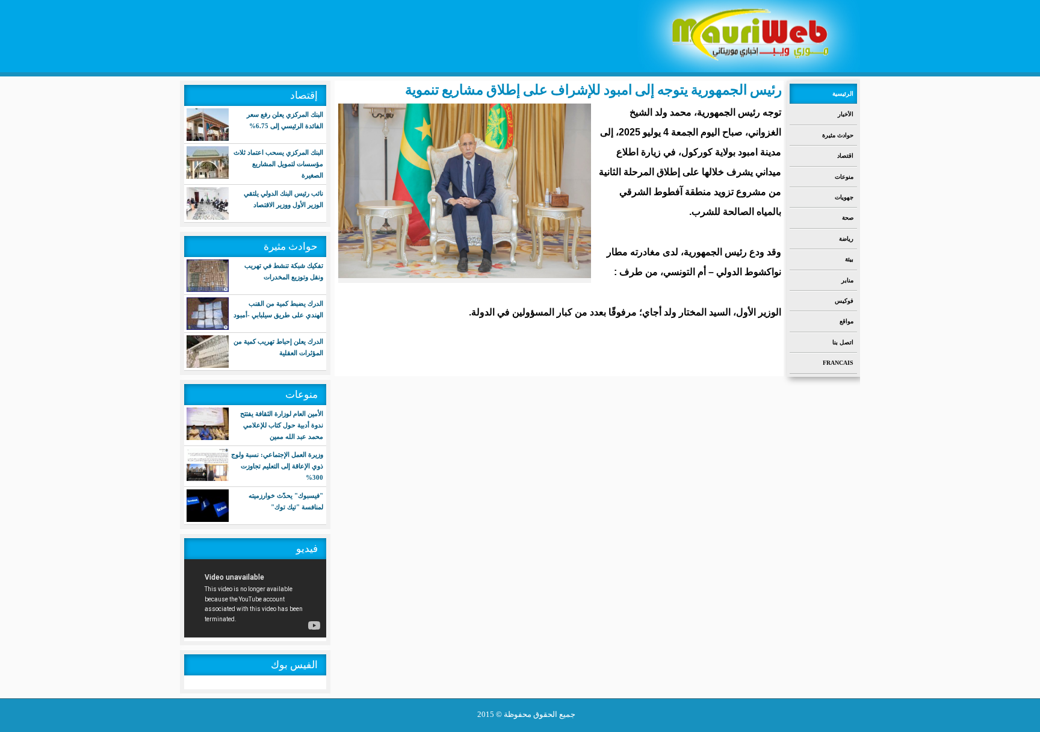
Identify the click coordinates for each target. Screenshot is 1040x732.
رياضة (846, 238)
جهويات (844, 197)
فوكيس (844, 300)
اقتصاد (845, 155)
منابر (847, 280)
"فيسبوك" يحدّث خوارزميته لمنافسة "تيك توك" (286, 501)
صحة (847, 217)
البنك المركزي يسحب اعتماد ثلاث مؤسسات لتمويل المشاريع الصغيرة (278, 164)
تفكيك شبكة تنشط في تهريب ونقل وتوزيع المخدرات (283, 271)
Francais (838, 362)
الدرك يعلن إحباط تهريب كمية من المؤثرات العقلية (278, 347)
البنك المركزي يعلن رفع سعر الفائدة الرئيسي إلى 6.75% (285, 120)
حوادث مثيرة (837, 135)
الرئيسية (842, 93)
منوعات (844, 176)
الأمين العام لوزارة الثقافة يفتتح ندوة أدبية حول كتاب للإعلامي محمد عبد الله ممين (281, 425)
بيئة (849, 259)
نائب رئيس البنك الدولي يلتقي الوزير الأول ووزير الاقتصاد (283, 199)
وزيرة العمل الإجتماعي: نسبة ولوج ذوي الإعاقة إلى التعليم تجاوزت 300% (277, 466)
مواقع (846, 321)
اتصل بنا (842, 342)
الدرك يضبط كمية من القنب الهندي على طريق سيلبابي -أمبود (278, 309)
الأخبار (845, 114)
